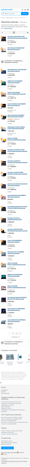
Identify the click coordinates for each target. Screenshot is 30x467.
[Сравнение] (25, 9)
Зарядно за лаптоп (6, 408)
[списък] (14, 32)
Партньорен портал (6, 441)
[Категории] (22, 9)
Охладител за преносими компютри (10, 363)
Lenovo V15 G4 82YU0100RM (8, 424)
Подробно (10, 111)
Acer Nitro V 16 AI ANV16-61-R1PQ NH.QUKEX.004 (14, 422)
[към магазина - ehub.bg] (4, 311)
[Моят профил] (28, 9)
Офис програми (5, 406)
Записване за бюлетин (7, 432)
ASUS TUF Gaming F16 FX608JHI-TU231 (11, 419)
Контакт (3, 391)
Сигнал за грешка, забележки (9, 434)
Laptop (5, 454)
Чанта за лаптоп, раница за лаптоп (11, 402)
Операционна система (20, 362)
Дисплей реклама (6, 444)
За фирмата (4, 390)
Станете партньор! (7, 448)
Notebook (21, 452)
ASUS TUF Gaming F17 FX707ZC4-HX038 (11, 417)
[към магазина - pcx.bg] (4, 198)
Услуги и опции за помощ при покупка (12, 431)
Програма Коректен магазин (9, 442)
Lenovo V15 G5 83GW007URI (8, 420)
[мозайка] (16, 32)
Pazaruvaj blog (5, 393)
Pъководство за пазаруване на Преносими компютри (13, 61)
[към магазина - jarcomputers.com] (4, 106)
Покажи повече (8, 28)
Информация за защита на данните (11, 458)
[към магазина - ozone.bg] (4, 152)
